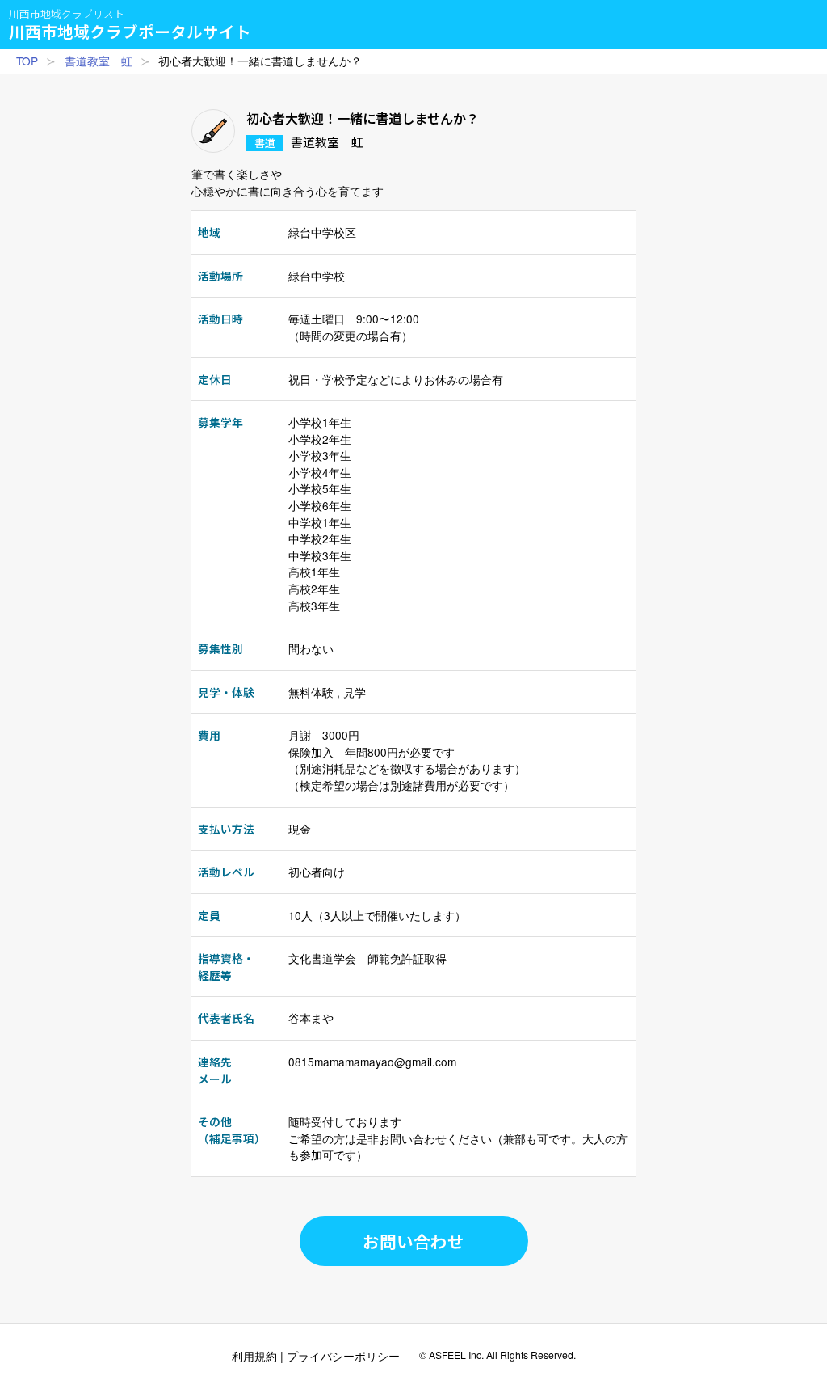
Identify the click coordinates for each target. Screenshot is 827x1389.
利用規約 (254, 1356)
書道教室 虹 (98, 61)
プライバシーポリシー (343, 1356)
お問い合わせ (413, 1241)
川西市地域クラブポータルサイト (130, 24)
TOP (27, 61)
